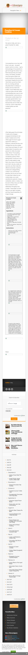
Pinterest (14, 636)
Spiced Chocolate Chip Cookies (15, 485)
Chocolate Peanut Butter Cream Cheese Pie (15, 570)
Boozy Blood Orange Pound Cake (14, 576)
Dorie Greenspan (11, 623)
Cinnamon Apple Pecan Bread (15, 501)
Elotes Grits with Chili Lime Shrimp (14, 505)
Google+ (14, 639)
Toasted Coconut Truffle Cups (15, 491)
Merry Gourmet (11, 617)
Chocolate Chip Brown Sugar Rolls (15, 541)
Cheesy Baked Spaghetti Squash (15, 551)
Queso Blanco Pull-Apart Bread (15, 563)
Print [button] (21, 198)
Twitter (12, 389)
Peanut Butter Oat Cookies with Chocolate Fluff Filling (15, 521)
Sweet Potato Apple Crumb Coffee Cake (14, 479)
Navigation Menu (14, 10)
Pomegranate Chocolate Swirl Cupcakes (15, 495)
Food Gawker (10, 625)
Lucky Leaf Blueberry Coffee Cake (14, 537)
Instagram (14, 637)
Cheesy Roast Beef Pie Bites (15, 475)
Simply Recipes (11, 620)
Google (6, 389)
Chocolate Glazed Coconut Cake (14, 531)
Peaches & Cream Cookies (14, 547)
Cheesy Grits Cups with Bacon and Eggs (16, 432)
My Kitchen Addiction (12, 628)
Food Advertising (17, 415)
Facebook (9, 389)
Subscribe (8, 410)
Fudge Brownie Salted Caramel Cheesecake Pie (16, 439)
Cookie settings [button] (6, 651)
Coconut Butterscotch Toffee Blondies (15, 514)
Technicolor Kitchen (12, 615)
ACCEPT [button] (13, 651)
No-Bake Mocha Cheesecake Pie (16, 425)
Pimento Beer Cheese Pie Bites (15, 511)
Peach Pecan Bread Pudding (14, 525)
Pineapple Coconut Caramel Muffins (14, 557)
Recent (14, 419)
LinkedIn (17, 638)
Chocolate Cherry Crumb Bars (15, 566)
